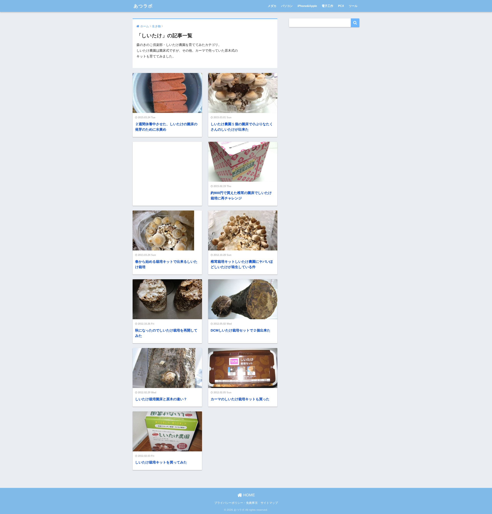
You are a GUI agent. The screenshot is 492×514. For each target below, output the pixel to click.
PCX (341, 5)
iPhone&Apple (307, 5)
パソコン (287, 5)
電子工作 (327, 5)
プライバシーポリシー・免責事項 (236, 502)
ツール (353, 5)
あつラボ (143, 5)
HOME (248, 495)
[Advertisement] (167, 173)
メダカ (272, 5)
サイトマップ (269, 502)
